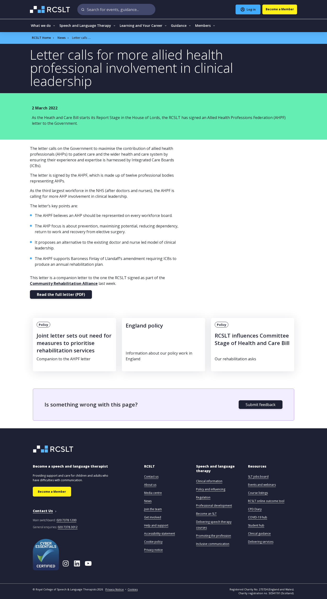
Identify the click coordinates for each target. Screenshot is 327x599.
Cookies (133, 589)
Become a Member (52, 492)
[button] (149, 468)
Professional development (214, 505)
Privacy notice (153, 550)
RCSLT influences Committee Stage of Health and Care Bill (252, 339)
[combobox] (116, 9)
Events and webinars (262, 485)
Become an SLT (206, 514)
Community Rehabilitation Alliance (64, 283)
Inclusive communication (212, 544)
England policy (144, 325)
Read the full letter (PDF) (61, 294)
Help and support (156, 525)
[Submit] (83, 9)
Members (203, 25)
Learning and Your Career (141, 25)
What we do (41, 25)
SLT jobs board (258, 477)
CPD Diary (255, 509)
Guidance (178, 25)
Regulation (203, 497)
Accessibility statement (159, 533)
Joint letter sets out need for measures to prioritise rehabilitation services (74, 343)
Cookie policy (153, 542)
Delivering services (260, 542)
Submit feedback (261, 404)
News (61, 37)
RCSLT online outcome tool (266, 501)
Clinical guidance (259, 533)
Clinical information (209, 481)
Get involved (152, 517)
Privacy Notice (114, 589)
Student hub (256, 525)
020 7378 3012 (68, 527)
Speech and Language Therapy (85, 25)
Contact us (151, 477)
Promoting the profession (213, 536)
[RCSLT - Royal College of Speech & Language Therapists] (50, 9)
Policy (43, 324)
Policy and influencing (210, 489)
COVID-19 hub (257, 517)
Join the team (153, 509)
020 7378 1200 (66, 520)
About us (150, 485)
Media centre (153, 493)
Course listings (258, 493)
